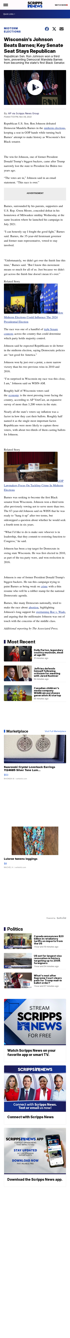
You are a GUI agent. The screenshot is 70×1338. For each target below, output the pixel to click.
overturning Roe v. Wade (50, 612)
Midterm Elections (12, 30)
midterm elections (54, 128)
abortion (33, 607)
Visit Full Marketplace (55, 731)
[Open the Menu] (5, 5)
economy (13, 395)
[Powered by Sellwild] (61, 918)
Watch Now (60, 5)
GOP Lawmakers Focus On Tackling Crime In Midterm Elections (33, 485)
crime (44, 586)
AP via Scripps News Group (23, 113)
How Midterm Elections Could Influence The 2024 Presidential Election (33, 317)
